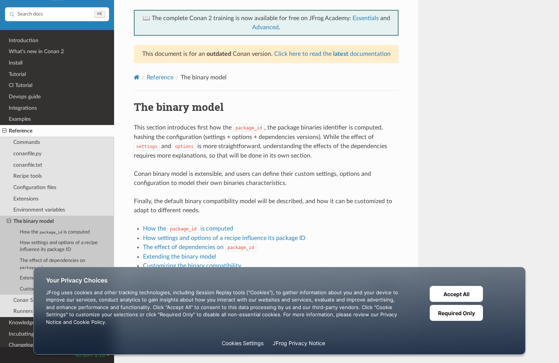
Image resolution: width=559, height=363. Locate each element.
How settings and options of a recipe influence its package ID (59, 246)
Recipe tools (27, 176)
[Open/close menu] (4, 131)
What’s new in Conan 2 (36, 51)
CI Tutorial (20, 85)
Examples (20, 119)
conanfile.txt (27, 165)
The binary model (33, 221)
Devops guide (25, 96)
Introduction (23, 40)
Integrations (23, 108)
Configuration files (34, 187)
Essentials (366, 18)
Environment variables (39, 210)
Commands (26, 142)
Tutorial (17, 74)
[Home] (137, 77)
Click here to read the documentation (332, 54)
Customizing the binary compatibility (192, 266)
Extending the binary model (179, 257)
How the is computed (55, 232)
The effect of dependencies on (52, 264)
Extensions (25, 199)
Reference (20, 131)
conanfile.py (27, 153)
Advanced (265, 27)
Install (15, 63)
